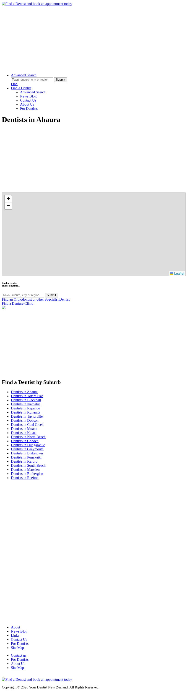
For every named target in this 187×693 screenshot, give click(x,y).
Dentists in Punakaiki (26, 457)
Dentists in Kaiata (23, 433)
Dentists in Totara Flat (27, 396)
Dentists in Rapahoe (25, 408)
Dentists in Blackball (26, 400)
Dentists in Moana (24, 429)
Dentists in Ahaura (24, 392)
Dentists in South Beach (28, 465)
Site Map (17, 648)
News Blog (28, 96)
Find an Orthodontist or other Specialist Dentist (36, 299)
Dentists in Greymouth (27, 449)
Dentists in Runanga (25, 412)
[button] (8, 198)
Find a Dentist (21, 88)
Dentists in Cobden (25, 441)
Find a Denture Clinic (17, 303)
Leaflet (178, 273)
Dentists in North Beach (28, 437)
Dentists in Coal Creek (27, 424)
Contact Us (28, 100)
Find (14, 84)
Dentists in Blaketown (27, 453)
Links (15, 635)
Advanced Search (23, 75)
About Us (27, 104)
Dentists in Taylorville (27, 416)
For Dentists (29, 108)
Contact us (18, 655)
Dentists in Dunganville (28, 445)
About (15, 627)
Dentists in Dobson (25, 420)
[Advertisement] (93, 38)
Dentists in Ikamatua (25, 404)
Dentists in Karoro (24, 461)
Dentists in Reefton (25, 478)
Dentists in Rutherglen (27, 474)
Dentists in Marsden (25, 469)
